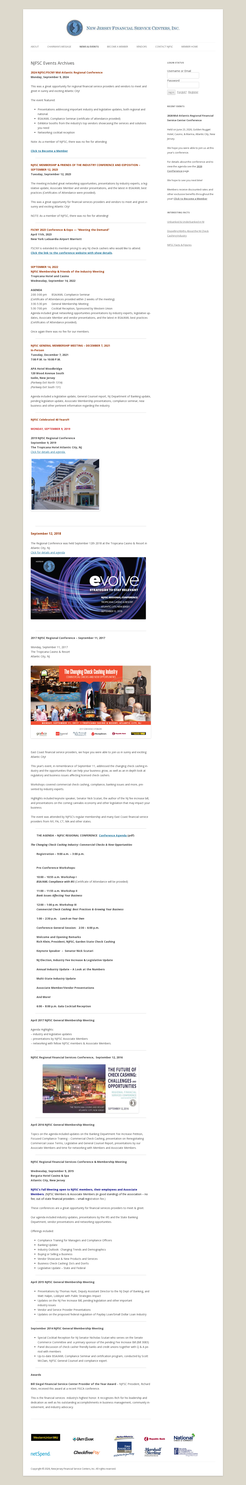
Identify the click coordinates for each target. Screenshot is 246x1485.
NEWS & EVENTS (89, 46)
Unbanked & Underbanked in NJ (185, 221)
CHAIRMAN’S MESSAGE (59, 46)
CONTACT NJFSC (164, 46)
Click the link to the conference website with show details (71, 253)
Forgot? (182, 92)
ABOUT (35, 46)
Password (173, 80)
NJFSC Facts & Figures (179, 245)
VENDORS (141, 46)
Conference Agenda (113, 835)
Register (193, 92)
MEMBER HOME (189, 46)
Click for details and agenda (48, 452)
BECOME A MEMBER (117, 46)
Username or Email (179, 71)
